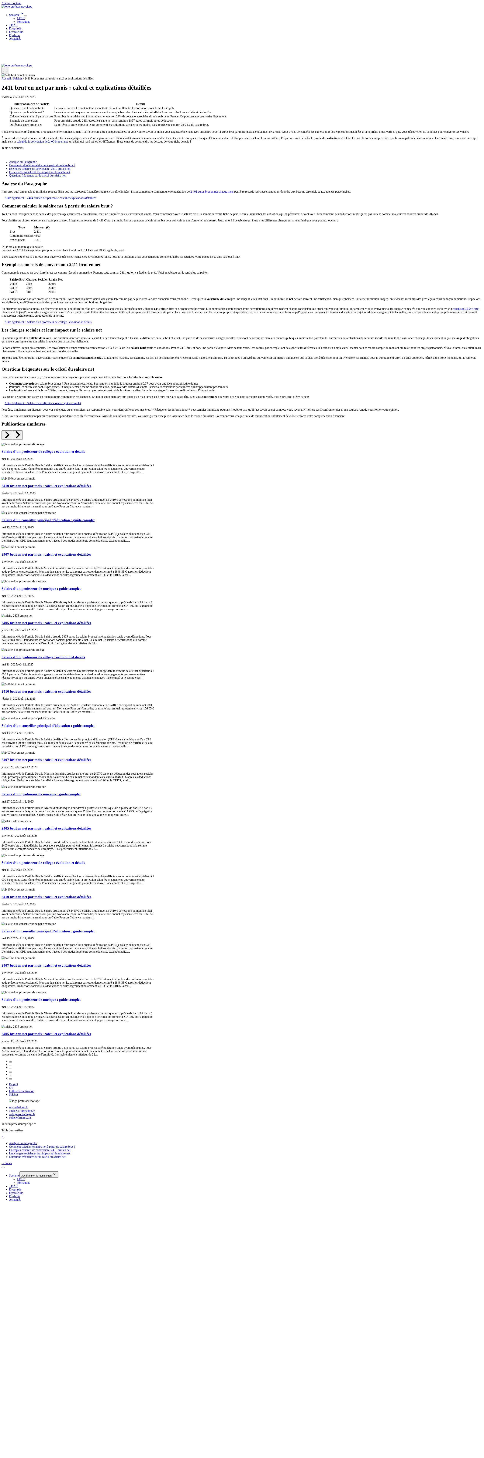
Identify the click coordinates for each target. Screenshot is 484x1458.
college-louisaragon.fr (22, 1114)
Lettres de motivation (21, 1091)
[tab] (10, 1061)
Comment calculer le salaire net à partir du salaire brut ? (42, 165)
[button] (2, 1136)
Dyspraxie (15, 28)
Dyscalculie (16, 31)
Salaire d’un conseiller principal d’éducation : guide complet (48, 520)
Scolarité (14, 1175)
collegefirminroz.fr (20, 1117)
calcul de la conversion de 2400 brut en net (42, 141)
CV (11, 1087)
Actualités (15, 38)
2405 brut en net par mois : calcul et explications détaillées (46, 623)
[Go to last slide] (7, 435)
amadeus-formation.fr (22, 1110)
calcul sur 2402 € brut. (466, 308)
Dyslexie (14, 35)
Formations (23, 21)
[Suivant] (17, 435)
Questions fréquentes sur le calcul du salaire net (37, 175)
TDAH (13, 25)
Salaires (13, 1094)
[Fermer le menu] (3, 1167)
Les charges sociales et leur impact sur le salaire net (39, 172)
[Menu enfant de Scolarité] (25, 15)
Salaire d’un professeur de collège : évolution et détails (43, 451)
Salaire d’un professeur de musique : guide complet (41, 589)
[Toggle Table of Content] (4, 155)
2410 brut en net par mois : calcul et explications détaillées (46, 486)
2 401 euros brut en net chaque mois (211, 191)
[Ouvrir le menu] (5, 70)
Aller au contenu (11, 3)
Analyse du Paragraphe (23, 161)
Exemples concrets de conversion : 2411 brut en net (39, 168)
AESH (21, 18)
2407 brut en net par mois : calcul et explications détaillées (46, 554)
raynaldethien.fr (18, 1107)
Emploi (13, 1084)
